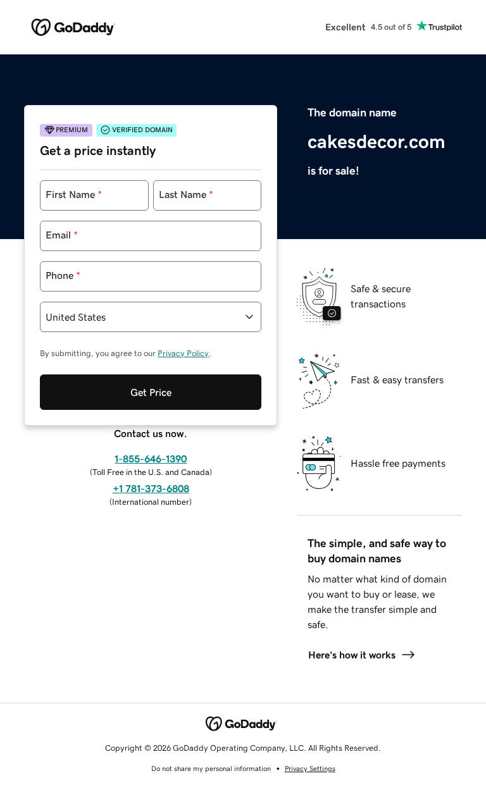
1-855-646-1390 (151, 459)
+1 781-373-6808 (151, 488)
